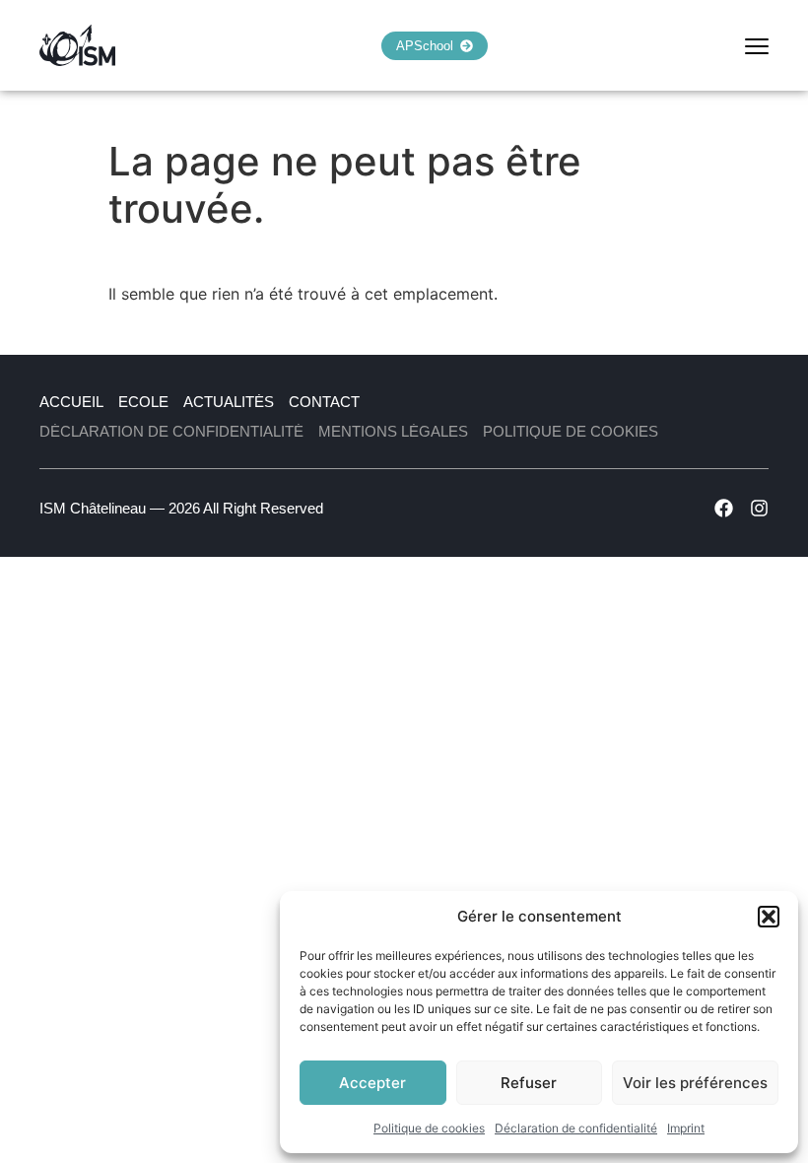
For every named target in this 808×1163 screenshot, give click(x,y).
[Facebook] (723, 508)
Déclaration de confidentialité (576, 1128)
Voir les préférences (695, 1082)
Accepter (372, 1082)
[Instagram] (759, 508)
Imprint (686, 1128)
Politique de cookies (429, 1128)
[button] (768, 916)
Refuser (529, 1082)
